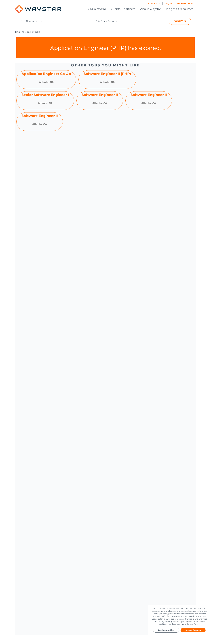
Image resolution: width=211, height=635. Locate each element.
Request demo (185, 3)
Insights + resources (179, 9)
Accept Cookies (193, 630)
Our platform (97, 9)
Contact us (154, 3)
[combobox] (56, 21)
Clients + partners (123, 9)
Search (180, 21)
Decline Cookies (166, 630)
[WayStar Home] (38, 9)
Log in (168, 3)
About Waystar (150, 9)
